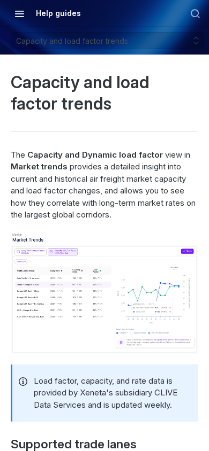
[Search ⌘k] (195, 13)
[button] (104, 293)
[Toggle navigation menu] (19, 13)
